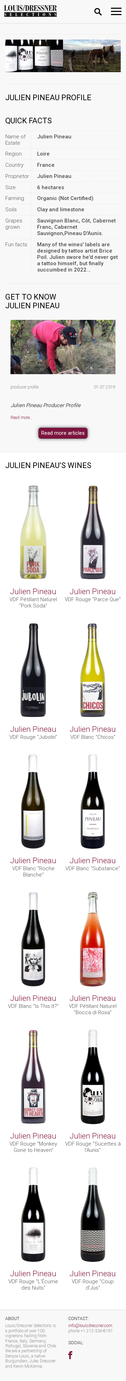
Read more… (21, 417)
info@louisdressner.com (90, 1325)
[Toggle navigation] (116, 11)
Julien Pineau (33, 591)
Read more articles (63, 433)
